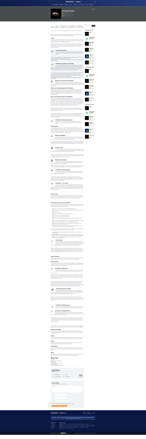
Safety (62, 34)
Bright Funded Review (91, 55)
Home (51, 22)
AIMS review (65, 427)
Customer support (67, 35)
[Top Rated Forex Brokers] (73, 1)
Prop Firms (52, 428)
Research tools (56, 35)
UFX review (67, 428)
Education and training (61, 35)
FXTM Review (86, 427)
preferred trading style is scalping (58, 250)
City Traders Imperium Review (91, 48)
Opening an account (65, 34)
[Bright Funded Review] (87, 95)
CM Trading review (70, 427)
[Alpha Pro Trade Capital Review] (87, 45)
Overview (52, 34)
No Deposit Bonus (53, 427)
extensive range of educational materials (68, 162)
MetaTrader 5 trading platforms (59, 313)
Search (86, 24)
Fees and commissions (57, 34)
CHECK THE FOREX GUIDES (54, 364)
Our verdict (72, 35)
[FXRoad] (87, 35)
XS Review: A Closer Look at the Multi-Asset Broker (92, 38)
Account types (71, 34)
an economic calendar (69, 150)
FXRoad (90, 32)
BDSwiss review (72, 428)
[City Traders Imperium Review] (87, 51)
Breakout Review (91, 135)
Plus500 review (61, 427)
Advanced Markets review (76, 427)
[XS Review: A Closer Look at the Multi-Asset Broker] (87, 40)
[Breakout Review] (87, 101)
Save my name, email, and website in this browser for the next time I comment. (63, 403)
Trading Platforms (76, 34)
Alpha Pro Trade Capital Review (91, 42)
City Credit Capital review (62, 428)
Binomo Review (82, 427)
